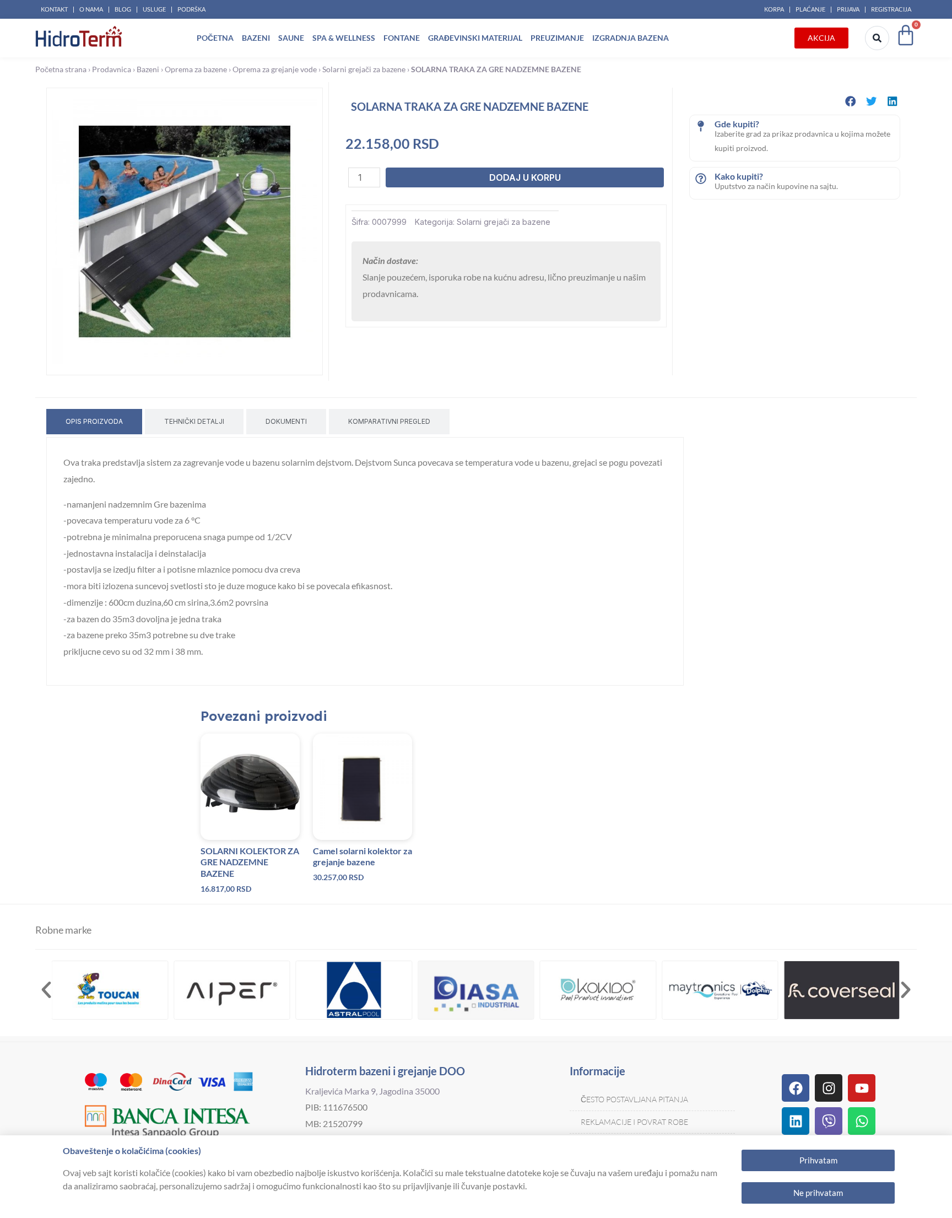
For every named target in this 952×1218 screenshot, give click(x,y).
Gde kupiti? (737, 123)
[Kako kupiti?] (700, 178)
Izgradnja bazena (630, 37)
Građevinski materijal (475, 37)
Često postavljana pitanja (634, 1099)
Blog (123, 9)
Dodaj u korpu (525, 177)
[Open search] (877, 38)
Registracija (891, 9)
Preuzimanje (557, 37)
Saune (291, 37)
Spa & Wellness (343, 37)
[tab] (94, 421)
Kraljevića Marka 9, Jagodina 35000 (372, 1091)
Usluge (154, 9)
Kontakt (54, 9)
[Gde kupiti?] (700, 126)
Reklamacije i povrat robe (634, 1122)
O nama (91, 9)
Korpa (774, 9)
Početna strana (60, 69)
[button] (850, 101)
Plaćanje (810, 9)
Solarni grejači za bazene (363, 69)
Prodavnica (111, 69)
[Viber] (828, 1121)
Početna (215, 37)
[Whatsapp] (861, 1121)
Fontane (401, 37)
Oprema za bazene (196, 69)
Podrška (191, 9)
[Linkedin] (795, 1121)
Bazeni (256, 37)
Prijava (848, 9)
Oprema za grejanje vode (274, 69)
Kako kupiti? (739, 176)
